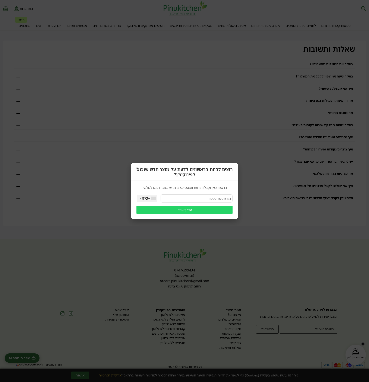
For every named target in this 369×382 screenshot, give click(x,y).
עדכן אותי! (184, 209)
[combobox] (147, 198)
